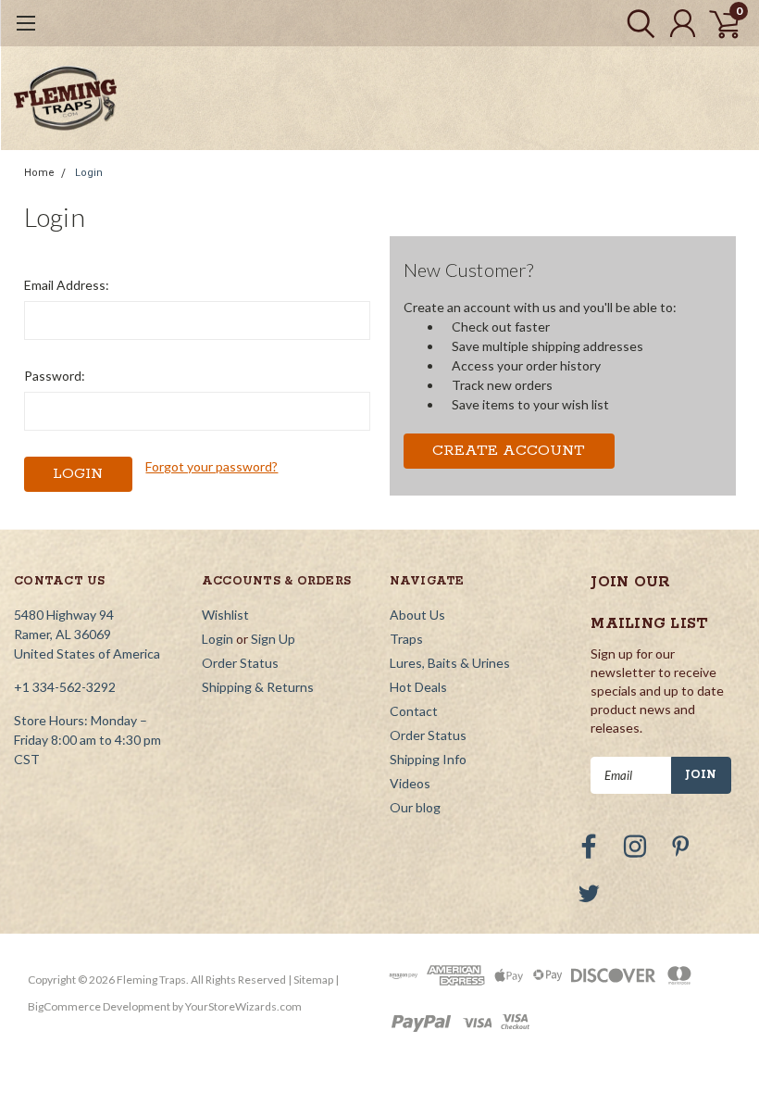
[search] (636, 23)
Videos (410, 783)
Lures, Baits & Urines (450, 663)
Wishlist (225, 614)
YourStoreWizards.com (243, 1006)
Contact (414, 711)
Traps (406, 639)
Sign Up (273, 639)
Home (39, 173)
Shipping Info (428, 759)
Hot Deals (418, 687)
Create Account (508, 450)
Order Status (240, 663)
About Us (417, 614)
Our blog (415, 807)
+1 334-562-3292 (65, 687)
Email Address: (66, 285)
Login (89, 173)
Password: (54, 375)
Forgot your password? (211, 466)
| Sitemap (310, 979)
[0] (717, 23)
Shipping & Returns (258, 687)
